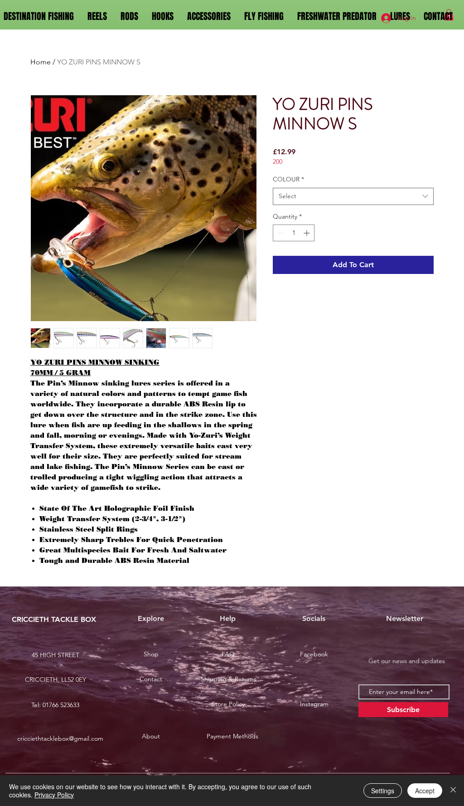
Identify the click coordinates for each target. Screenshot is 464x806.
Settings (382, 790)
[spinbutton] (293, 233)
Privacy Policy (54, 794)
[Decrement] (279, 233)
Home (40, 62)
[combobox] (353, 196)
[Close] (453, 790)
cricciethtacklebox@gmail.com (60, 738)
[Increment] (307, 233)
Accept (425, 790)
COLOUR (288, 179)
